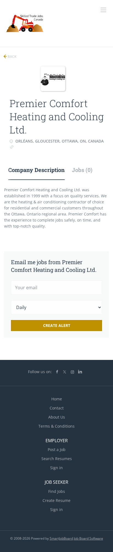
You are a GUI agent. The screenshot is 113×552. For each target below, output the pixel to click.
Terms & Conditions (56, 426)
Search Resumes (56, 458)
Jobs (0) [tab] (82, 169)
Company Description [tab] (36, 169)
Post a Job (57, 449)
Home (56, 398)
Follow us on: (40, 371)
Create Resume (56, 500)
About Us (56, 417)
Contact (57, 408)
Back (11, 56)
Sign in (56, 467)
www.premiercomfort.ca (36, 146)
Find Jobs (56, 491)
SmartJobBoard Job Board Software (76, 538)
